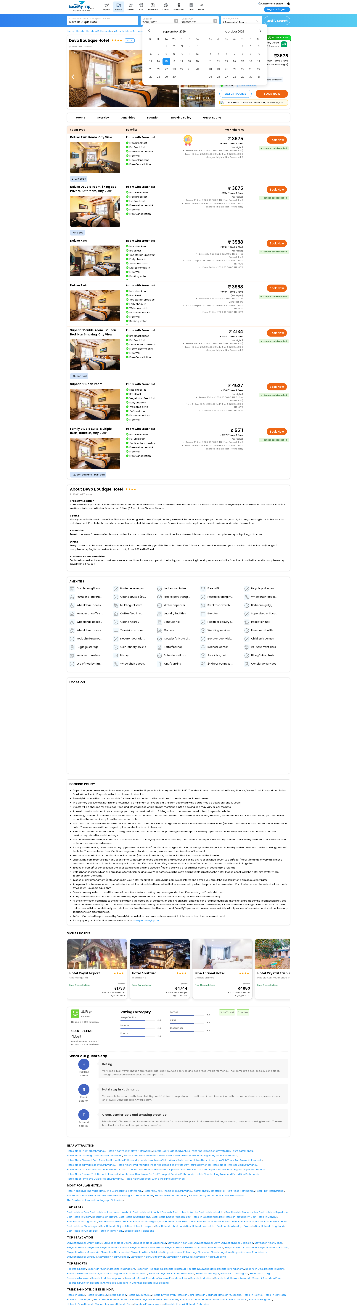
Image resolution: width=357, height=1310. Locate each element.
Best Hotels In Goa (78, 1212)
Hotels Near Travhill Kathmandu (86, 1169)
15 (166, 61)
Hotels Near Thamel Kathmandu (86, 1151)
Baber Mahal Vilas (233, 1195)
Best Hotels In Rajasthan (273, 1212)
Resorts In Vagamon (112, 1273)
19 (197, 61)
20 (150, 69)
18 (189, 61)
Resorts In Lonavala (78, 1278)
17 (182, 61)
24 (182, 69)
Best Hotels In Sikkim (79, 1217)
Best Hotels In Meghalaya (82, 1221)
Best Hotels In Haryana (140, 1226)
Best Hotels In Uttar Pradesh (168, 1217)
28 (158, 77)
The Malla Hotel (96, 1191)
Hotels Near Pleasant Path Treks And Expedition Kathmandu (102, 1160)
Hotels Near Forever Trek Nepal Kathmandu (93, 1174)
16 (174, 61)
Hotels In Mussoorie (230, 1295)
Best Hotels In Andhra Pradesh (177, 1221)
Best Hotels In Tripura (105, 1217)
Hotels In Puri (101, 1299)
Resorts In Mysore (159, 1273)
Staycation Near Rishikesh (146, 1252)
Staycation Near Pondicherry (249, 1252)
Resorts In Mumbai (251, 1278)
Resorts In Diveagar (207, 1273)
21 (158, 69)
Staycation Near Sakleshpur (149, 1243)
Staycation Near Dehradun (241, 1247)
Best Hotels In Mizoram (112, 1221)
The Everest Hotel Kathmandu (124, 1191)
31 (259, 77)
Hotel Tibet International (269, 1191)
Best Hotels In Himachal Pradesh (152, 1212)
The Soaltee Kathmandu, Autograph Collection (95, 1200)
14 (158, 61)
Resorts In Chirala (136, 1273)
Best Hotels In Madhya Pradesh (235, 1226)
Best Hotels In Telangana (139, 1231)
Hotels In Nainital (253, 1295)
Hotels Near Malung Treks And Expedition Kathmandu (228, 1174)
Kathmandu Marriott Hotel (209, 1191)
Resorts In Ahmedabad (104, 1283)
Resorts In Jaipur (179, 1278)
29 (166, 77)
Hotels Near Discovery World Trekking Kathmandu (155, 1179)
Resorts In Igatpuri (175, 1269)
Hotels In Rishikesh (275, 1295)
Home (70, 31)
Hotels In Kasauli (175, 1304)
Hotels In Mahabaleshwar (99, 1304)
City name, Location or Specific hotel (89, 18)
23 (174, 69)
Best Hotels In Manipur (264, 1217)
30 (174, 77)
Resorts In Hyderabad (150, 1269)
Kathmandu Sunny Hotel (81, 1195)
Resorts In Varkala (157, 1278)
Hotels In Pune (124, 1304)
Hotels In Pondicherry (165, 1299)
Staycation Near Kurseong (210, 1257)
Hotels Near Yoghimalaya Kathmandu (129, 1151)
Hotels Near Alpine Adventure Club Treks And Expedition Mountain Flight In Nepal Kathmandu (209, 1169)
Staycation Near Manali (268, 1243)
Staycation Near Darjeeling (237, 1243)
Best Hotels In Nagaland (269, 1226)
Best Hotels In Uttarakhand (134, 1217)
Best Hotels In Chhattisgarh (83, 1226)
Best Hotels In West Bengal (202, 1217)
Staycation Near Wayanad (83, 1247)
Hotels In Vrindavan (164, 1295)
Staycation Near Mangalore (214, 1252)
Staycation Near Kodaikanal (147, 1247)
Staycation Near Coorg (117, 1243)
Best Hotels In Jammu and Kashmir (111, 1212)
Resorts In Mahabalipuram (107, 1278)
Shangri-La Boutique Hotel (137, 1195)
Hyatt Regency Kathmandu (205, 1195)
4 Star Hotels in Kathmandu (130, 31)
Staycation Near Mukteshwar (148, 1257)
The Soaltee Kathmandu (177, 1191)
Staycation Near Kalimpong (179, 1252)
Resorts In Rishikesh (182, 1273)
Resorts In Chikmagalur (234, 1273)
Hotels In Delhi (185, 1295)
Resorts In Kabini (274, 1269)
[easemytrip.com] (81, 11)
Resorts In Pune (272, 1278)
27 (150, 77)
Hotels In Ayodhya (236, 1299)
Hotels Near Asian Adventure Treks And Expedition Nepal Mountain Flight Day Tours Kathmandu (180, 1155)
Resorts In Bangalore (122, 1269)
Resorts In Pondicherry (230, 1269)
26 (197, 69)
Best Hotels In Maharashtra (242, 1212)
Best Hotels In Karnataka (201, 1226)
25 (189, 69)
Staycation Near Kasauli (114, 1247)
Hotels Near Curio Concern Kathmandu (129, 1169)
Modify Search (277, 21)
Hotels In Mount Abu (139, 1295)
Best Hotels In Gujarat (113, 1226)
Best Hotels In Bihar (275, 1221)
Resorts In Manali (135, 1278)
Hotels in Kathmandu (99, 31)
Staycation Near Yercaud (82, 1257)
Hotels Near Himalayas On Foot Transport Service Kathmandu (157, 1174)
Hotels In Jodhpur (190, 1299)
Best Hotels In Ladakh (211, 1212)
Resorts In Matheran (226, 1278)
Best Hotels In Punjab (79, 1231)
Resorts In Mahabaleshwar (83, 1273)
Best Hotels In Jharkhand (170, 1226)
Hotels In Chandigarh (79, 1299)
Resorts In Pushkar (78, 1283)
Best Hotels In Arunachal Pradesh (217, 1221)
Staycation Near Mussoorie (83, 1252)
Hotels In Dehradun (197, 1304)
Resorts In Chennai (130, 1283)
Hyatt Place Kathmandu (240, 1191)
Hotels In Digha (117, 1295)
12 (197, 54)
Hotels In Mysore (142, 1299)
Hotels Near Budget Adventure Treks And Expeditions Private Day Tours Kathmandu (203, 1151)
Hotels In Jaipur (76, 1295)
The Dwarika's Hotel (109, 1195)
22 (166, 69)
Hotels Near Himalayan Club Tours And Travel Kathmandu (227, 1160)
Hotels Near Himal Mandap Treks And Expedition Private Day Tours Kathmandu (164, 1165)
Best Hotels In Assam (250, 1221)
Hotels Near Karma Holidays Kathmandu (91, 1165)
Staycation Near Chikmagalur (84, 1243)
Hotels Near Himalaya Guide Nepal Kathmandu (95, 1179)
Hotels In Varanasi (206, 1295)
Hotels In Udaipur (97, 1295)
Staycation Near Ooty (207, 1243)
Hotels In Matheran (213, 1299)
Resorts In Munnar (98, 1269)
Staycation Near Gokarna (273, 1247)
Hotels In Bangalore (260, 1299)
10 (182, 54)
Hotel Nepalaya (76, 1191)
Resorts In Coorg (260, 1273)
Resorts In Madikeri (201, 1278)
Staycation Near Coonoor (113, 1257)
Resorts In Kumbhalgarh (201, 1269)
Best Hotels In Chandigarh (142, 1221)
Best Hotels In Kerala (185, 1212)
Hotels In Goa (75, 1304)
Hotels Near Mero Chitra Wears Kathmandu (166, 1160)
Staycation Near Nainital (115, 1252)
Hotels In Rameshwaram (149, 1304)
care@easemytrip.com (147, 920)
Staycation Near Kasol (179, 1257)
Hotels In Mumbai (120, 1299)
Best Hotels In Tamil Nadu (108, 1231)
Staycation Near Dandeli (208, 1247)
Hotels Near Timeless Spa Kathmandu (235, 1165)
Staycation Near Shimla (179, 1247)
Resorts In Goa (254, 1269)
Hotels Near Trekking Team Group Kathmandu (94, 1155)
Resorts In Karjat (76, 1269)
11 (190, 54)
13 (150, 61)
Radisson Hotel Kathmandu (171, 1195)
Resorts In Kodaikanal (156, 1283)
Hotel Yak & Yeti (153, 1191)
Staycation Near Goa (180, 1243)
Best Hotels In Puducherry (234, 1217)
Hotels (80, 31)
